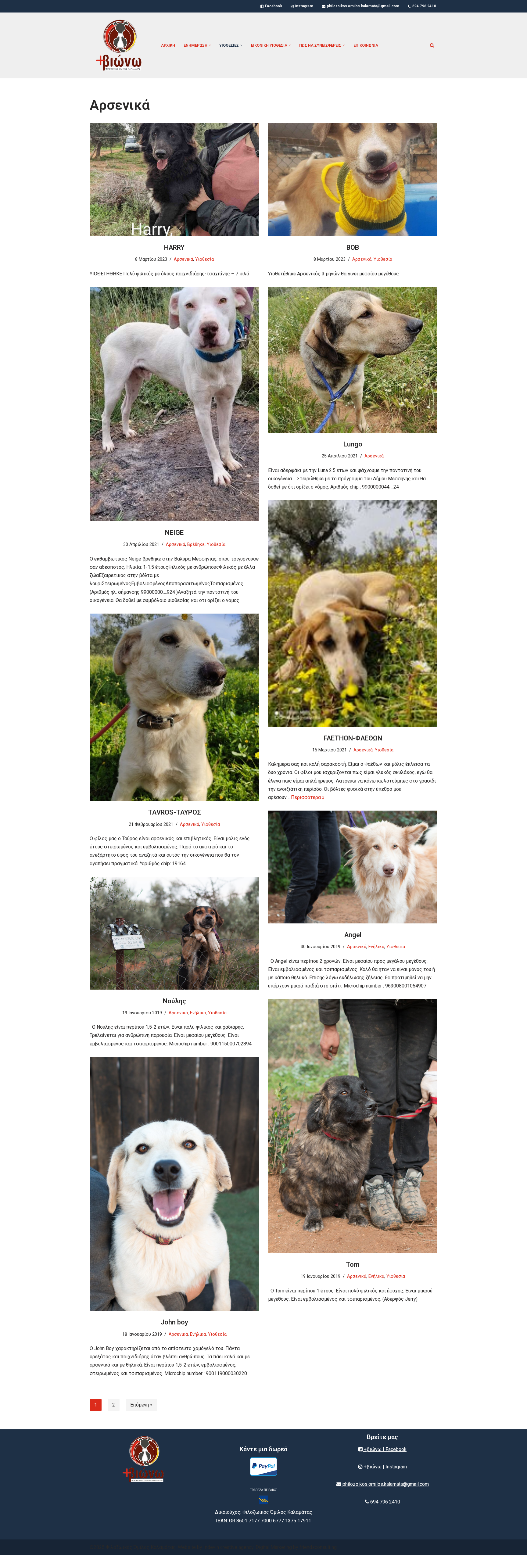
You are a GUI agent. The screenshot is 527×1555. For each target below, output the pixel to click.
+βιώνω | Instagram (385, 1467)
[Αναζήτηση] (432, 45)
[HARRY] (174, 179)
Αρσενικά (183, 259)
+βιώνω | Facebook (385, 1449)
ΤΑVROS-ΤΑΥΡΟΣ (174, 812)
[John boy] (174, 1184)
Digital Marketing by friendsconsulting (296, 1547)
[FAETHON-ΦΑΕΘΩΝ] (352, 613)
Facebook (273, 6)
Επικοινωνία (365, 45)
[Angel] (352, 867)
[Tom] (352, 1126)
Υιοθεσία (204, 259)
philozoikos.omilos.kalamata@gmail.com (363, 6)
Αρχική (168, 45)
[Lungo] (352, 360)
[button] (210, 45)
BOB (352, 247)
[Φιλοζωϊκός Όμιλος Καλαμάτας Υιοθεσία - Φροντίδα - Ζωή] (120, 45)
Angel (352, 935)
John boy (174, 1322)
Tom (353, 1264)
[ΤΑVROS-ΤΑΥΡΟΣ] (174, 707)
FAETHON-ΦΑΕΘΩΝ (353, 738)
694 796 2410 (424, 6)
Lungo (352, 444)
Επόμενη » (141, 1405)
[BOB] (352, 179)
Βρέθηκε (196, 544)
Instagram (304, 6)
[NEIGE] (174, 404)
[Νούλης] (174, 933)
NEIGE (174, 532)
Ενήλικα (376, 946)
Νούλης (174, 1001)
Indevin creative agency (228, 1547)
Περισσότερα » (307, 797)
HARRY (174, 247)
